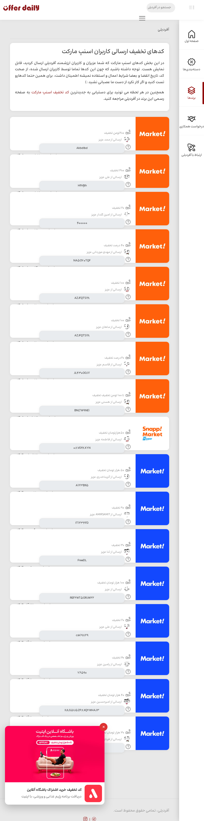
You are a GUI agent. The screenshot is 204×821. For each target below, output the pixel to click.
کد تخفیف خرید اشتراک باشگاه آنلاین (54, 790)
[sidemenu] (191, 7)
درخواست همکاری (191, 126)
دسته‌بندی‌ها (191, 69)
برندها (192, 98)
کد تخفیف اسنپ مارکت (50, 92)
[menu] (142, 19)
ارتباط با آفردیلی (191, 155)
